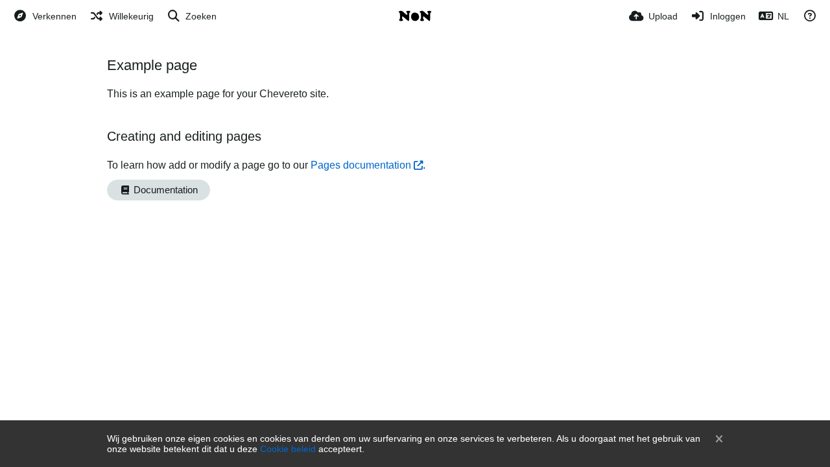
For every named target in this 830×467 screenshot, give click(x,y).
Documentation (164, 190)
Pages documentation (361, 165)
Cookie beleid (288, 449)
